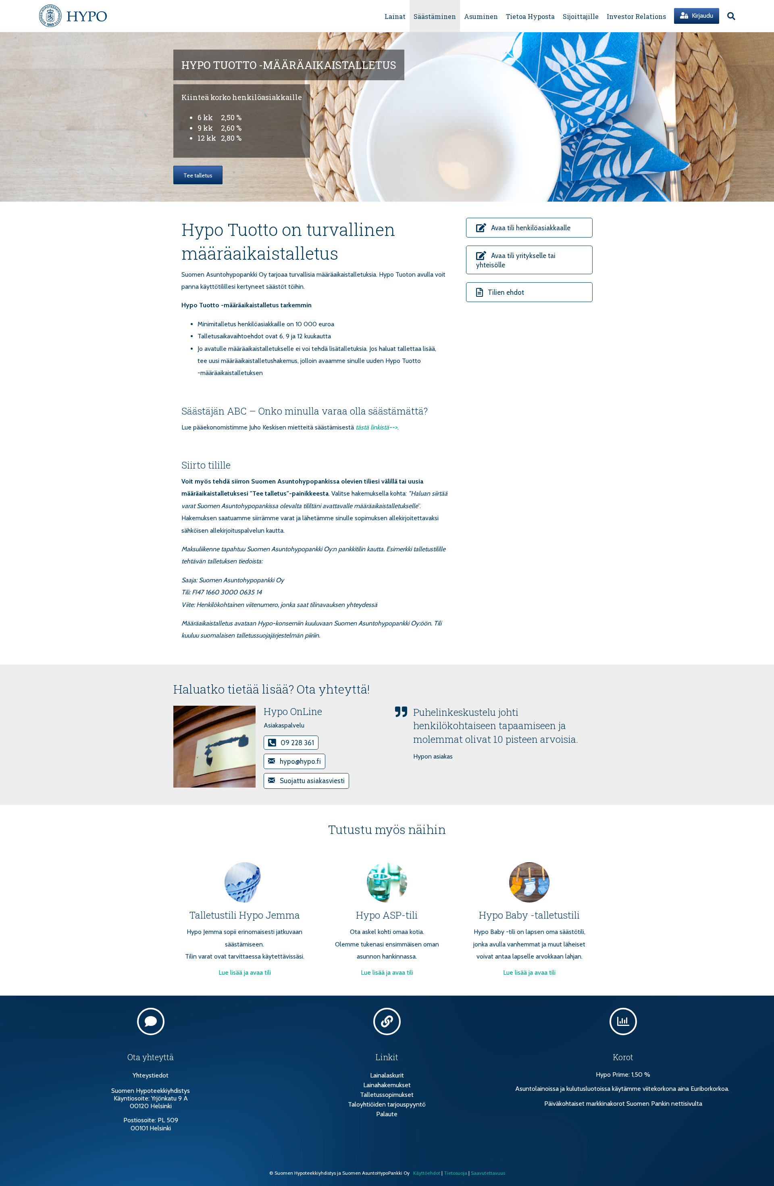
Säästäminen (435, 16)
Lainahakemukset (387, 1085)
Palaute (386, 1114)
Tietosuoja (455, 1173)
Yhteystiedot (151, 1075)
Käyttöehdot (426, 1173)
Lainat (395, 16)
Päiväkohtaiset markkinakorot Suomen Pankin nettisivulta (623, 1103)
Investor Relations (636, 16)
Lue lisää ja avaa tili (244, 972)
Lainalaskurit (387, 1075)
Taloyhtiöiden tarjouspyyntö (387, 1104)
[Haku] (729, 16)
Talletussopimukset (387, 1094)
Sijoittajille (581, 16)
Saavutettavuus (488, 1173)
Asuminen (481, 16)
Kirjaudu (701, 15)
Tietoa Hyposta (530, 16)
